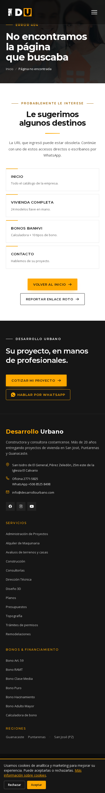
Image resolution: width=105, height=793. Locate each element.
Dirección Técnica (19, 579)
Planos (11, 598)
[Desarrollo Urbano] (20, 12)
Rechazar (14, 785)
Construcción (15, 561)
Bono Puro (13, 688)
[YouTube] (31, 506)
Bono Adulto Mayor (20, 706)
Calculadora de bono (21, 715)
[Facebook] (10, 506)
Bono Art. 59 (14, 660)
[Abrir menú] (94, 12)
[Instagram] (21, 506)
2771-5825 (30, 478)
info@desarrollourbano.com (33, 492)
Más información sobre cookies (43, 773)
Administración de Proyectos (27, 534)
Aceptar (36, 785)
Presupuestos (16, 607)
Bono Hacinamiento (20, 697)
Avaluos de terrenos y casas (27, 552)
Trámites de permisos (22, 625)
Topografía (14, 616)
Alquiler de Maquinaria (23, 543)
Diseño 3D (13, 588)
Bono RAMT (14, 669)
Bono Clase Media (19, 678)
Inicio (9, 69)
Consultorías (15, 570)
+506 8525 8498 (39, 484)
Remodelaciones (18, 634)
